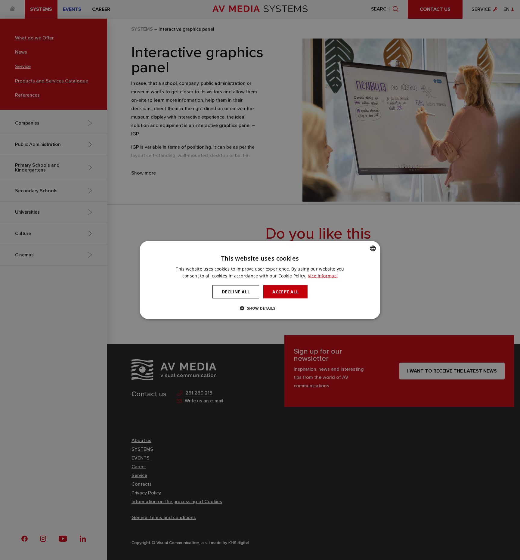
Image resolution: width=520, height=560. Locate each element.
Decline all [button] (236, 291)
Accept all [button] (285, 291)
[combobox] (373, 248)
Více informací (323, 275)
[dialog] (260, 280)
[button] (259, 308)
